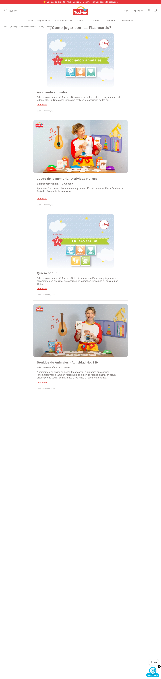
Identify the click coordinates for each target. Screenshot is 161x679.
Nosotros (126, 20)
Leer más (42, 104)
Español (136, 11)
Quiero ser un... (48, 273)
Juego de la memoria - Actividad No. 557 (67, 178)
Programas (42, 20)
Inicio (30, 20)
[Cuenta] (149, 10)
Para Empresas (62, 20)
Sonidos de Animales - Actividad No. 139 (67, 362)
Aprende (111, 20)
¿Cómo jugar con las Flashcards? (22, 27)
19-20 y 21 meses (45, 27)
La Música (95, 20)
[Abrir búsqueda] (6, 10)
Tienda (79, 20)
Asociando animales (52, 92)
